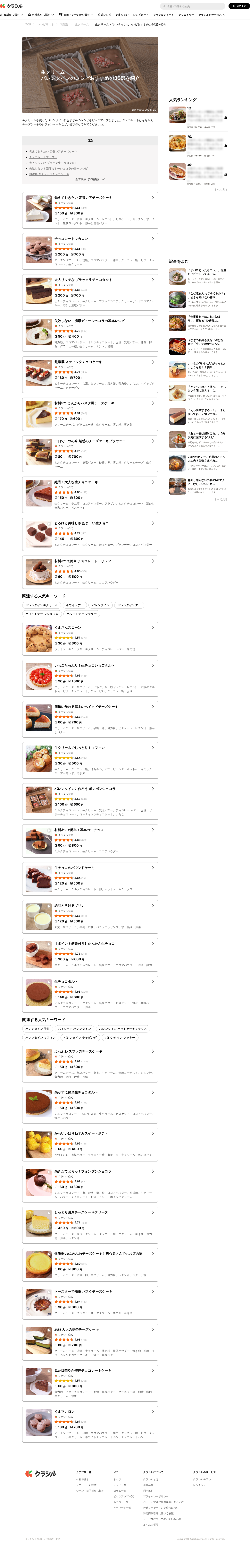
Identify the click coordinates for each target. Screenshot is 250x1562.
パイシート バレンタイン (74, 1028)
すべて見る (221, 189)
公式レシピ (104, 14)
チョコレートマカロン (43, 157)
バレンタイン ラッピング (80, 1037)
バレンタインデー (129, 605)
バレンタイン (100, 605)
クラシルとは (150, 1479)
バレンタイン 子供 (38, 1028)
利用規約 (148, 1490)
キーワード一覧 (122, 1507)
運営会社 (148, 1485)
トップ (117, 1479)
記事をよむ (122, 14)
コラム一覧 (119, 1490)
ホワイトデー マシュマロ (42, 613)
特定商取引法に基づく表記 (158, 1513)
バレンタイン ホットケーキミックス (123, 1028)
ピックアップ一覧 (123, 1496)
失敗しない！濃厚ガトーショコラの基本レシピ (58, 168)
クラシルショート (163, 14)
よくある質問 (150, 1524)
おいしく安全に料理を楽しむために (163, 1502)
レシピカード (141, 14)
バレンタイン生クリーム (42, 605)
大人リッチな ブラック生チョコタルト (53, 162)
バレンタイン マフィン (41, 1037)
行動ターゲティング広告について (162, 1507)
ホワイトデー (75, 605)
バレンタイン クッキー (120, 1037)
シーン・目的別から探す (90, 1490)
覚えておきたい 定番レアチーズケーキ (53, 151)
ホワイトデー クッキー (82, 613)
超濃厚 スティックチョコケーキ (49, 174)
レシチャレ (199, 1485)
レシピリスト (121, 1485)
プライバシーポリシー (156, 1496)
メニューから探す (86, 1485)
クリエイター (186, 14)
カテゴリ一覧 (121, 1502)
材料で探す (82, 1479)
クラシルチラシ (202, 1479)
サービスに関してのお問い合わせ (162, 1519)
